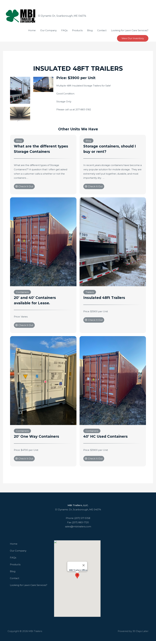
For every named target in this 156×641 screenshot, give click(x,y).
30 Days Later (140, 631)
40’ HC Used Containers (105, 436)
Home (13, 543)
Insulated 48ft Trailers (104, 298)
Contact (14, 578)
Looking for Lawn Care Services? (28, 585)
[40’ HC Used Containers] (113, 380)
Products (15, 564)
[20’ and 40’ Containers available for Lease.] (43, 241)
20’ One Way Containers (36, 436)
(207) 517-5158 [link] (82, 518)
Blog (12, 571)
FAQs (13, 557)
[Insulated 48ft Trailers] (113, 241)
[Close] (83, 565)
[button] (77, 576)
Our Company (18, 550)
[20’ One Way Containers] (43, 380)
